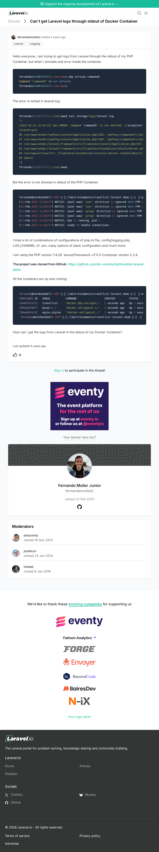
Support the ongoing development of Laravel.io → (82, 4)
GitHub (15, 802)
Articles (85, 766)
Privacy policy (90, 836)
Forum (14, 21)
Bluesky (90, 795)
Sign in (59, 370)
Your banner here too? (79, 437)
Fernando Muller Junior (79, 488)
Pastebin (11, 774)
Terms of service (17, 836)
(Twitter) (16, 795)
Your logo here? (79, 717)
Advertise (12, 843)
